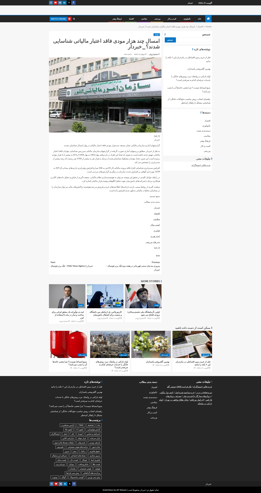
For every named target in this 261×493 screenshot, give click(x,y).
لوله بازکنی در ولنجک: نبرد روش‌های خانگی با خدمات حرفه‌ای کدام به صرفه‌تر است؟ (112, 364)
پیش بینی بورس (94, 477)
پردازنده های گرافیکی (91, 473)
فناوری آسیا (95, 460)
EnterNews (108, 490)
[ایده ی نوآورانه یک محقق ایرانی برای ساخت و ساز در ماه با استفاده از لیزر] (67, 296)
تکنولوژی (187, 18)
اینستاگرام (55, 434)
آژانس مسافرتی (67, 425)
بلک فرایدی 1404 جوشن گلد (179, 386)
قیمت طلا (96, 464)
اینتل (65, 434)
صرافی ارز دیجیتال (59, 455)
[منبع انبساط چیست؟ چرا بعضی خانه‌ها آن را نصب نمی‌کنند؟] (68, 344)
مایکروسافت (83, 464)
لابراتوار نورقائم (197, 399)
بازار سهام (82, 438)
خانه (199, 18)
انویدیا (80, 434)
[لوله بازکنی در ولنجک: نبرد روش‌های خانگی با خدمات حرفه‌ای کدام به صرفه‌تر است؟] (110, 344)
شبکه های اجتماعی (78, 455)
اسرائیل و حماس (93, 434)
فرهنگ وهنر (117, 18)
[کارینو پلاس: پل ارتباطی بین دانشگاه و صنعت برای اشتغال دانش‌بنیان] (105, 296)
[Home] (208, 19)
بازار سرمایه (95, 438)
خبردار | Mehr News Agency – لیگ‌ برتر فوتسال (72, 264)
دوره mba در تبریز (204, 392)
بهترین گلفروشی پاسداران (198, 68)
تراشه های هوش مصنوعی (78, 447)
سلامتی (144, 18)
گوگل (63, 477)
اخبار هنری (155, 236)
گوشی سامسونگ (77, 477)
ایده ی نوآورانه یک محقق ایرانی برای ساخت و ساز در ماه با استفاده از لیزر (68, 315)
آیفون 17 (79, 429)
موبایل (71, 464)
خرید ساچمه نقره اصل (185, 392)
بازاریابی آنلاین (68, 438)
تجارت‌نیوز (96, 447)
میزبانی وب (60, 464)
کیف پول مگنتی (166, 392)
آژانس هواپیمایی (93, 429)
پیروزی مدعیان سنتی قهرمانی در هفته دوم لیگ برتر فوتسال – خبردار (133, 266)
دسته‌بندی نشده (203, 130)
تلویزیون (60, 447)
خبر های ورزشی (152, 242)
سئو (75, 451)
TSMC (81, 425)
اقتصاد (131, 18)
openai (91, 425)
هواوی (97, 468)
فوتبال (84, 460)
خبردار (190, 3)
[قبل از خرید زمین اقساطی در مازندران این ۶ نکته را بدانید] (192, 344)
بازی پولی (81, 442)
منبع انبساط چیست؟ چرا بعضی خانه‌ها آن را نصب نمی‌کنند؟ (75, 406)
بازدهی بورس (94, 442)
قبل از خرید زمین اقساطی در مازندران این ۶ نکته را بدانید (76, 386)
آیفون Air (68, 429)
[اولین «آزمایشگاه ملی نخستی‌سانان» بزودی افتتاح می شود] (143, 296)
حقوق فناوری (95, 451)
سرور (67, 451)
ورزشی (157, 18)
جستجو (206, 34)
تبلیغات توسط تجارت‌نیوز (64, 442)
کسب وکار (155, 224)
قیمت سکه (61, 460)
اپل (72, 434)
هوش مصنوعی (85, 468)
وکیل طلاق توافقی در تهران (176, 399)
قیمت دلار (74, 460)
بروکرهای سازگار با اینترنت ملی (197, 396)
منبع (158, 255)
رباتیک (83, 451)
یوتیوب (54, 477)
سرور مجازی (95, 455)
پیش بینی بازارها (72, 473)
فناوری (156, 230)
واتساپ (72, 468)
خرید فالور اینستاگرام (201, 165)
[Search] (74, 18)
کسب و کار (172, 18)
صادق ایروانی (153, 54)
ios (99, 425)
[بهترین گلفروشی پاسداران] (151, 344)
